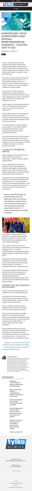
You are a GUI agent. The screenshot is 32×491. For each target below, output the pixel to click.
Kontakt (18, 1)
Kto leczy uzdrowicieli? (16, 432)
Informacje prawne (16, 483)
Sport (3, 54)
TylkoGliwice (18, 487)
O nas (13, 1)
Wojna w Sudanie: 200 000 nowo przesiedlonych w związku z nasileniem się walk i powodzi (16, 393)
